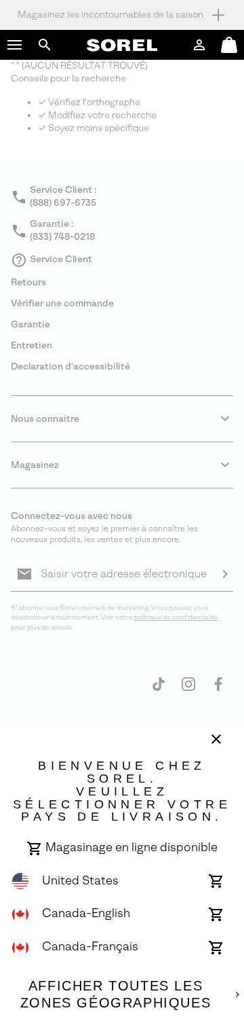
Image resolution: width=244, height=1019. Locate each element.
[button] (15, 45)
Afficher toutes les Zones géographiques (115, 994)
